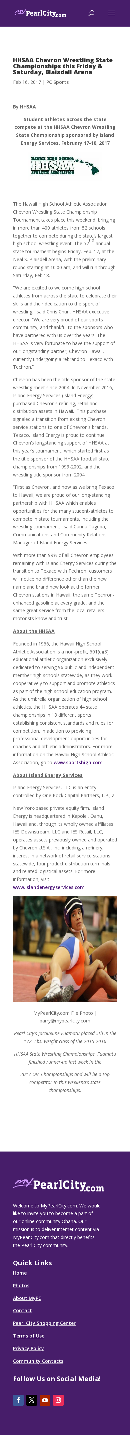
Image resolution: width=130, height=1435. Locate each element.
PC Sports (57, 82)
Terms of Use (28, 1336)
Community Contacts (38, 1361)
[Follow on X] (31, 1400)
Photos (21, 1285)
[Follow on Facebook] (18, 1400)
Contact (22, 1310)
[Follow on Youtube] (45, 1400)
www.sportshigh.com (78, 762)
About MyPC (27, 1298)
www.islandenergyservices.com (49, 887)
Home (20, 1273)
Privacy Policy (28, 1348)
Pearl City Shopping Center (44, 1323)
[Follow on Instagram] (58, 1400)
